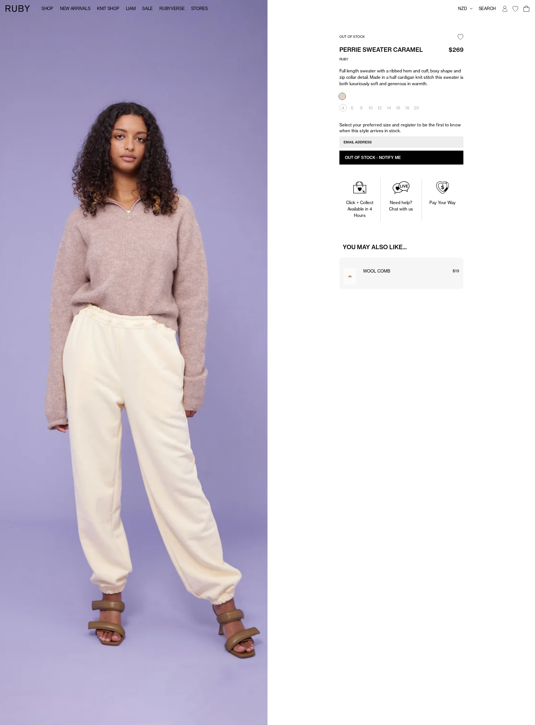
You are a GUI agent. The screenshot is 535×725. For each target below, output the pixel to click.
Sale (147, 8)
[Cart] (526, 8)
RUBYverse (171, 8)
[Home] (18, 8)
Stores (199, 8)
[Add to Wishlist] (460, 37)
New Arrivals (75, 8)
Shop (47, 8)
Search (487, 8)
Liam (131, 8)
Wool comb (376, 271)
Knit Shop (108, 8)
